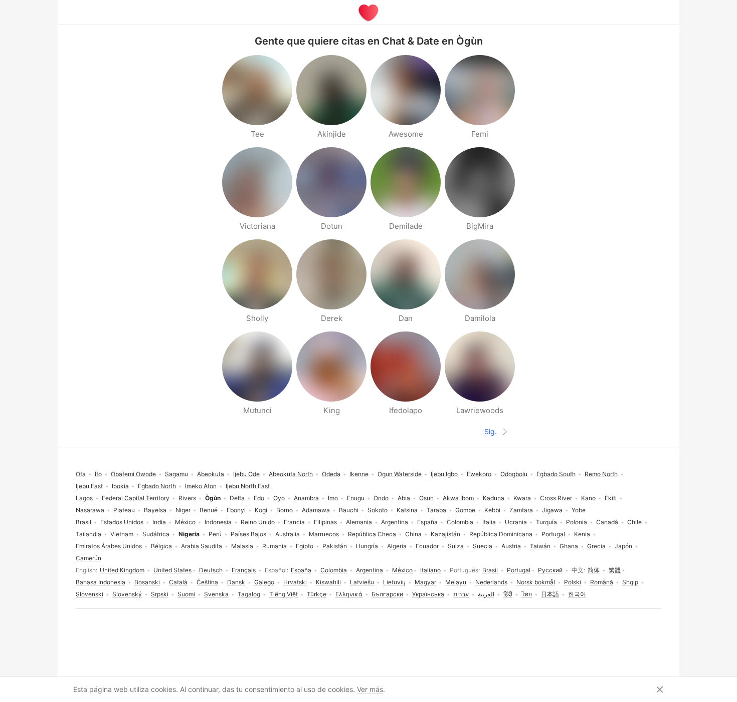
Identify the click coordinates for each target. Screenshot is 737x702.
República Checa (372, 534)
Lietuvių (394, 582)
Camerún (88, 558)
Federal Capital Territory (135, 498)
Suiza (456, 546)
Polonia (576, 522)
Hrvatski (295, 582)
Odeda (331, 474)
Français (244, 570)
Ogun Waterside (400, 474)
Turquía (546, 522)
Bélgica (161, 546)
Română (601, 582)
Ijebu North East (248, 486)
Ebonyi (236, 510)
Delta (237, 498)
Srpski (159, 594)
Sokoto (377, 510)
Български (387, 594)
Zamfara (521, 510)
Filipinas (325, 522)
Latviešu (362, 582)
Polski (572, 582)
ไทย (526, 594)
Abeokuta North (291, 474)
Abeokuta (210, 474)
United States (172, 570)
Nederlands (491, 582)
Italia (489, 522)
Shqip (630, 582)
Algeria (397, 546)
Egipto (304, 546)
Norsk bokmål (535, 582)
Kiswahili (328, 582)
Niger (183, 510)
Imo (333, 498)
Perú (215, 534)
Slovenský (127, 594)
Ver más (370, 689)
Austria (511, 546)
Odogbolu (513, 474)
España (301, 570)
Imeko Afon (201, 486)
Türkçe (316, 594)
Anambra (306, 498)
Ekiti (611, 498)
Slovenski (89, 594)
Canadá (607, 522)
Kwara (522, 498)
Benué (209, 510)
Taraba (436, 510)
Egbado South (556, 474)
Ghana (569, 546)
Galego (264, 582)
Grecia (596, 546)
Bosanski (147, 582)
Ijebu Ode (246, 474)
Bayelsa (155, 510)
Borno (284, 510)
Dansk (236, 582)
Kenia (582, 534)
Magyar (425, 582)
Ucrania (516, 522)
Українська (428, 594)
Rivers (187, 498)
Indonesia (218, 522)
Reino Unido (258, 522)
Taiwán (540, 546)
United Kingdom (122, 570)
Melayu (455, 582)
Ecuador (427, 546)
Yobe (579, 510)
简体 (594, 570)
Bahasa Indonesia (100, 582)
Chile (634, 522)
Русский (550, 570)
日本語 (550, 594)
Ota (81, 474)
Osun (426, 498)
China (413, 534)
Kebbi (492, 510)
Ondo (381, 498)
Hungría (367, 546)
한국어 (577, 594)
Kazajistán (445, 534)
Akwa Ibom (458, 498)
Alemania (359, 522)
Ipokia (120, 486)
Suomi (186, 594)
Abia (404, 498)
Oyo (279, 498)
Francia (294, 522)
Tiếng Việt (283, 594)
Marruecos (324, 534)
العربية (486, 594)
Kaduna (493, 498)
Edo (259, 498)
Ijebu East (89, 486)
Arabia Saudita (201, 546)
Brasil (490, 570)
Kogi (261, 510)
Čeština (207, 582)
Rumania (274, 546)
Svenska (216, 594)
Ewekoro (479, 474)
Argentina (369, 570)
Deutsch (211, 570)
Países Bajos (248, 534)
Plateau (124, 510)
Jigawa (552, 510)
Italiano (430, 570)
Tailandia (88, 534)
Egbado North (157, 486)
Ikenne (358, 474)
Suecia (482, 546)
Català (178, 582)
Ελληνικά (348, 594)
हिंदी (507, 594)
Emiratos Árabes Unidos (109, 546)
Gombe (465, 510)
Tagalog (249, 594)
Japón (623, 546)
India (159, 522)
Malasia (242, 546)
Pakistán (334, 546)
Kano (588, 498)
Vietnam (121, 534)
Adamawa (316, 510)
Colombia (333, 570)
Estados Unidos (121, 522)
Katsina (407, 510)
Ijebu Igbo (444, 474)
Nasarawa (90, 510)
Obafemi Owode (133, 474)
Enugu (355, 498)
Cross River (556, 498)
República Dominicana (500, 534)
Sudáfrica (155, 534)
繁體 (615, 570)
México (402, 570)
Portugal (518, 570)
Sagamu (176, 474)
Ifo (98, 474)
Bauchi (348, 510)
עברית (461, 594)
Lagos (84, 498)
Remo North (601, 474)
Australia (287, 534)
